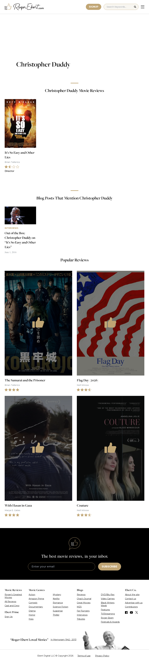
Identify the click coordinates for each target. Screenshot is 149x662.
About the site (132, 594)
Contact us (130, 598)
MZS (79, 606)
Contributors (131, 606)
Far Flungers (83, 611)
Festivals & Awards (110, 622)
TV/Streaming (108, 613)
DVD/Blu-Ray (108, 594)
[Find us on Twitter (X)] (136, 612)
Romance (58, 602)
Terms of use (84, 655)
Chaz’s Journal (84, 598)
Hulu (31, 619)
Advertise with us (133, 602)
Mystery (57, 594)
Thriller (56, 615)
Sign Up (9, 616)
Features (105, 609)
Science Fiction (60, 606)
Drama (32, 611)
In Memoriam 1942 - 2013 (63, 639)
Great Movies (83, 602)
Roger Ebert (107, 618)
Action (32, 594)
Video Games (108, 598)
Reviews (81, 594)
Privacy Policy (102, 655)
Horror (32, 615)
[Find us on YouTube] (131, 612)
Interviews (82, 615)
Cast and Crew (12, 605)
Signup (93, 6)
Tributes (81, 619)
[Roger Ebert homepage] (24, 6)
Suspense (58, 611)
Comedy (33, 602)
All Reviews (10, 601)
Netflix (56, 598)
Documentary (36, 606)
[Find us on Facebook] (126, 612)
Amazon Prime (36, 598)
